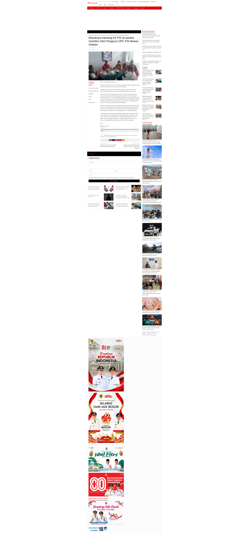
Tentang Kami (92, 102)
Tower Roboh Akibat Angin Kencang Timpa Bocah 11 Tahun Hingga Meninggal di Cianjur (152, 161)
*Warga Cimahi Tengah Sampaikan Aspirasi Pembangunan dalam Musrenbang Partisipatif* (150, 201)
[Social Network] (117, 4)
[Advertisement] (124, 19)
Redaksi (90, 85)
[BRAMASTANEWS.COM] (92, 3)
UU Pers (90, 96)
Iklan (90, 99)
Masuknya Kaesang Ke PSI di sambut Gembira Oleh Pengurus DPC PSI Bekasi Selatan (109, 35)
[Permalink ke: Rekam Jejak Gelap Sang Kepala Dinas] (108, 197)
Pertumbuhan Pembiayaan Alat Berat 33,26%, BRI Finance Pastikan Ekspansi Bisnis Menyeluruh (151, 271)
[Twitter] (113, 140)
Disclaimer (91, 94)
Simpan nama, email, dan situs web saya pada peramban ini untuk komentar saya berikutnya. (112, 177)
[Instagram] (116, 140)
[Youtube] (119, 140)
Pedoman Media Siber (94, 91)
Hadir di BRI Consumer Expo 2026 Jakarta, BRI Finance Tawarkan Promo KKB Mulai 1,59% (151, 238)
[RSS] (123, 140)
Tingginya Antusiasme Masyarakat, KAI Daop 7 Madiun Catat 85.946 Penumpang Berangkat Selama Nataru (151, 292)
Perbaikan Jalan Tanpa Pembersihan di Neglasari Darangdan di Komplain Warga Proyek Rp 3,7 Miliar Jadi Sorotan (122, 198)
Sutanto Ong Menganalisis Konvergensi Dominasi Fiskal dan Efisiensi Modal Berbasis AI (151, 328)
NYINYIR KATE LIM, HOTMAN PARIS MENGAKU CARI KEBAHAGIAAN (108, 145)
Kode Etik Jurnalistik (93, 88)
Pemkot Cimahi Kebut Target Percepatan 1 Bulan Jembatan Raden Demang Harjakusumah (151, 142)
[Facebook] (110, 140)
